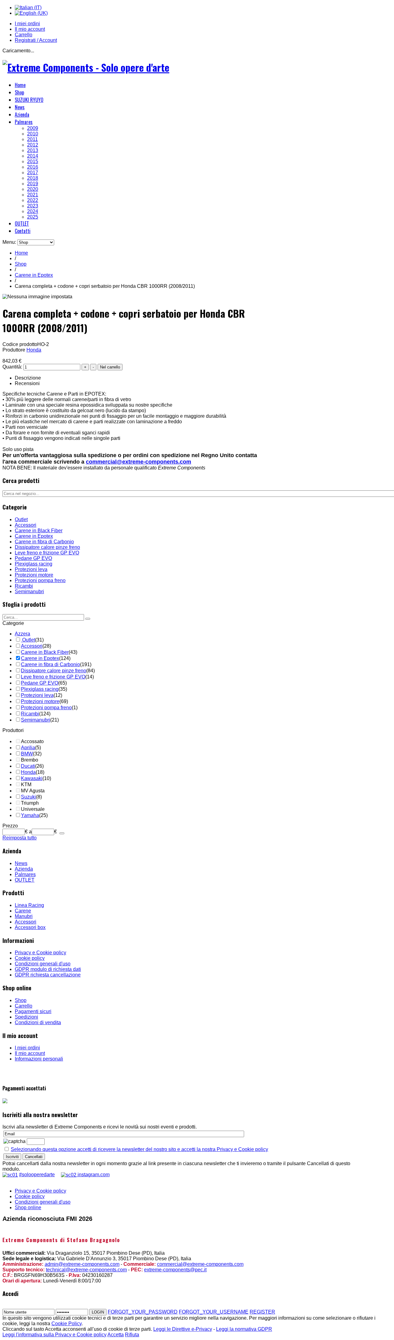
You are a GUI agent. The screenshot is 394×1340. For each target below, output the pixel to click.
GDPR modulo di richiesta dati (48, 969)
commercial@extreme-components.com (138, 462)
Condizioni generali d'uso (42, 963)
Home (20, 85)
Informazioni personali (39, 1058)
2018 (32, 178)
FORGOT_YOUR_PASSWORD (143, 1311)
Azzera (22, 633)
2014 (32, 156)
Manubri (24, 916)
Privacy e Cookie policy (40, 952)
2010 (32, 133)
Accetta (115, 1334)
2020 (32, 189)
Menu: (9, 242)
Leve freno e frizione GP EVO (47, 552)
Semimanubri (29, 591)
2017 (32, 172)
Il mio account (30, 29)
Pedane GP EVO (33, 558)
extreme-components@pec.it (175, 1269)
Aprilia (28, 747)
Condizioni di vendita (38, 1022)
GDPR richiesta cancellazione (48, 974)
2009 (32, 128)
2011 (32, 139)
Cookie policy (30, 958)
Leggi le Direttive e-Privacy (182, 1329)
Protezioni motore (34, 574)
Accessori (25, 525)
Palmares (24, 122)
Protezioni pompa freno (40, 580)
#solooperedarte (37, 1174)
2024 (32, 211)
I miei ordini (27, 23)
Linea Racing (29, 905)
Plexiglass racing (33, 563)
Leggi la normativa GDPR (244, 1329)
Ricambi (24, 586)
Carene (23, 910)
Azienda (22, 114)
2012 (32, 144)
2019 (32, 183)
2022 (32, 200)
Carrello (23, 34)
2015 (32, 161)
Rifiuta (132, 1334)
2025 (32, 216)
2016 (32, 167)
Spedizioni (26, 1017)
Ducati (28, 766)
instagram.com (93, 1174)
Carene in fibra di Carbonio (44, 541)
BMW (27, 753)
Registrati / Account (36, 40)
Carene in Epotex (34, 275)
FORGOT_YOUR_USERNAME (213, 1311)
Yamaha (30, 815)
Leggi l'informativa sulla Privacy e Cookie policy (54, 1334)
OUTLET (22, 223)
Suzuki (28, 796)
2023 (32, 205)
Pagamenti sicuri (33, 1011)
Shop (19, 92)
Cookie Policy (66, 1323)
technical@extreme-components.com (86, 1269)
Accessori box (30, 927)
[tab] (54, 623)
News (20, 107)
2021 (32, 194)
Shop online (28, 1207)
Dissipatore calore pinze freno (47, 547)
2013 (32, 150)
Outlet (21, 519)
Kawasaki (31, 778)
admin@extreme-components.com (82, 1264)
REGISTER (262, 1311)
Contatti (22, 231)
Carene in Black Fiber (38, 530)
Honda (33, 349)
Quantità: (12, 366)
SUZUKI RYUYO (29, 99)
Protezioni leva (31, 569)
